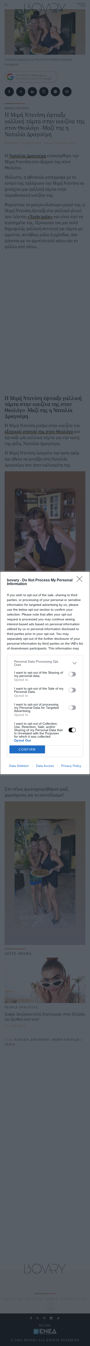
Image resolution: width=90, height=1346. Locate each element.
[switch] (72, 674)
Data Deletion (19, 766)
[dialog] (45, 673)
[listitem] (45, 663)
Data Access (45, 766)
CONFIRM (27, 749)
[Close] (81, 580)
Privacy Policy (71, 766)
